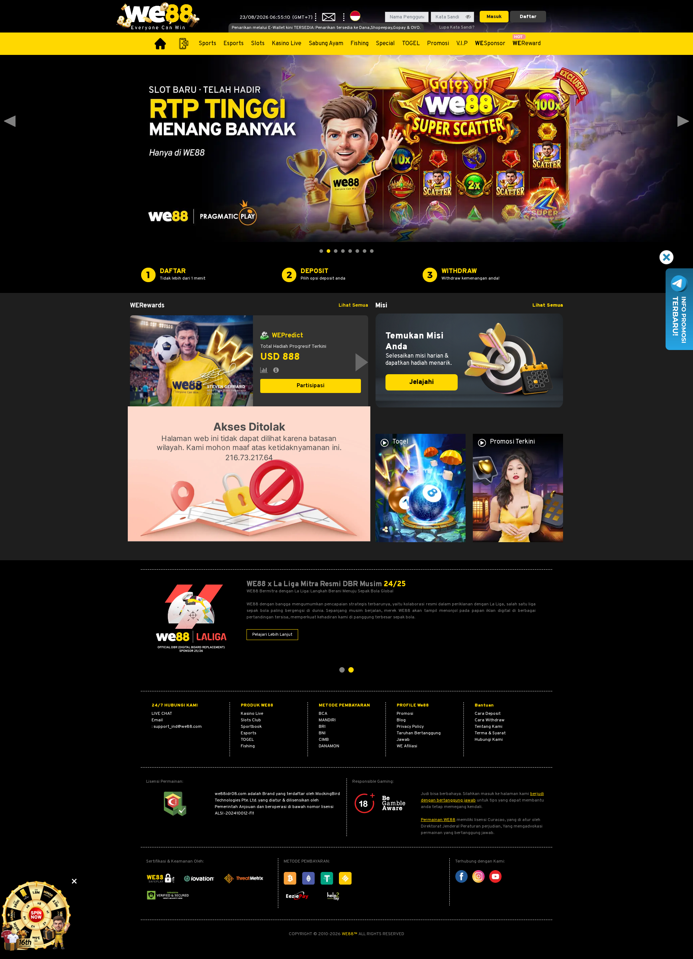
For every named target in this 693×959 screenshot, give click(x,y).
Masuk (494, 17)
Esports (233, 43)
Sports (207, 43)
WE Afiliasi (407, 746)
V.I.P (462, 43)
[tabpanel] (249, 362)
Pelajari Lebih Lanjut (272, 635)
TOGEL (411, 43)
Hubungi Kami (489, 740)
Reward (527, 43)
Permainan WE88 (438, 820)
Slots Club (251, 720)
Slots (258, 43)
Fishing (359, 43)
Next (683, 121)
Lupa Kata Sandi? (456, 27)
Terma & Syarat (490, 733)
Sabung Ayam (326, 43)
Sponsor (490, 43)
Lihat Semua (353, 305)
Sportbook (251, 727)
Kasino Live (286, 43)
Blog (401, 720)
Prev (10, 121)
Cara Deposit (488, 714)
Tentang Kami (488, 727)
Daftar (528, 17)
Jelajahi (421, 382)
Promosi (438, 43)
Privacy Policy (410, 727)
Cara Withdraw (490, 720)
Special (385, 43)
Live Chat (162, 714)
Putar (311, 393)
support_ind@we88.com (177, 727)
